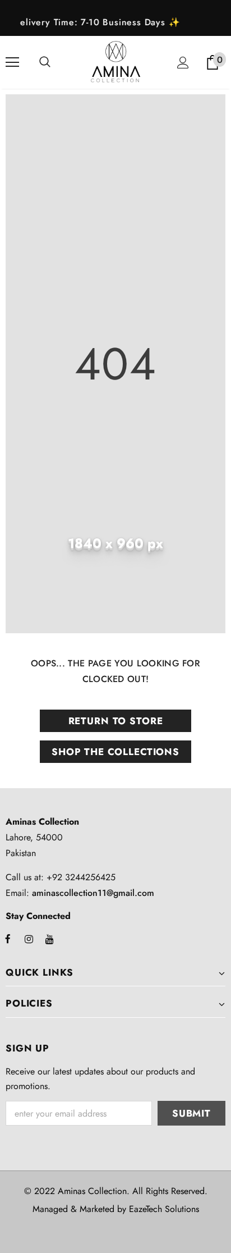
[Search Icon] (44, 62)
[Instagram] (29, 939)
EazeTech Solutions (164, 1208)
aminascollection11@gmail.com (93, 892)
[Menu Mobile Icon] (12, 62)
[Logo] (115, 61)
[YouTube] (49, 939)
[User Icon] (183, 62)
